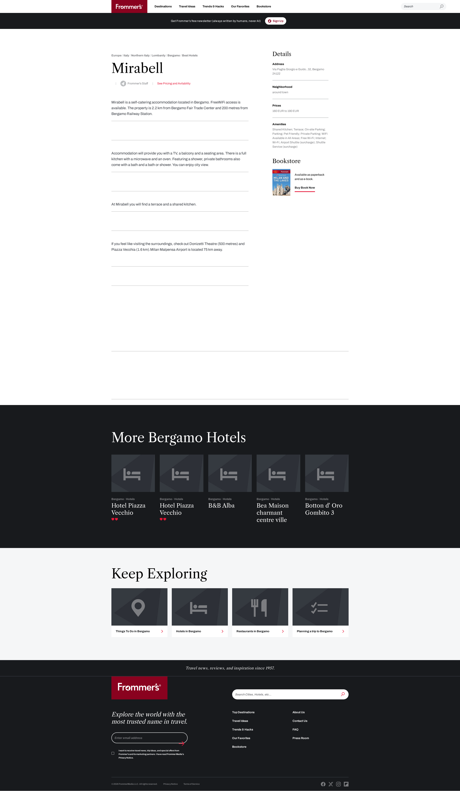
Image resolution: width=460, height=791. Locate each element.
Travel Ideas (187, 6)
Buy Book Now (305, 187)
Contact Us (300, 720)
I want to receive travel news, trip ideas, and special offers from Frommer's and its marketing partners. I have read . (151, 754)
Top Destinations (243, 712)
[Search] (343, 694)
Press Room (301, 738)
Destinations (163, 6)
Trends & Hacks (213, 6)
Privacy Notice (170, 784)
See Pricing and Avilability (173, 83)
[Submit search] (443, 6)
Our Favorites (240, 6)
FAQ (295, 729)
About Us (299, 712)
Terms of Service (191, 784)
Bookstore (264, 6)
